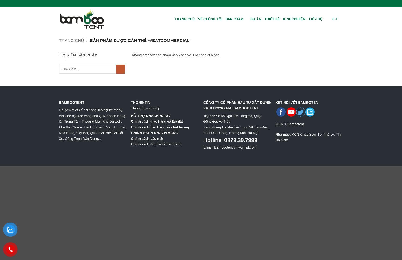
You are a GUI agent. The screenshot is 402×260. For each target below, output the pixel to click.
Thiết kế (272, 19)
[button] (327, 19)
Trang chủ (185, 19)
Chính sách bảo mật (147, 139)
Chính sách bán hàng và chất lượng (160, 127)
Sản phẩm (234, 19)
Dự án (255, 19)
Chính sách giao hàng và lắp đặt (157, 121)
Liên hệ (315, 19)
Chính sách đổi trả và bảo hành (156, 144)
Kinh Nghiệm (294, 19)
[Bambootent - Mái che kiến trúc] (88, 19)
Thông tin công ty (145, 108)
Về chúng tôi (210, 19)
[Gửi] (120, 69)
